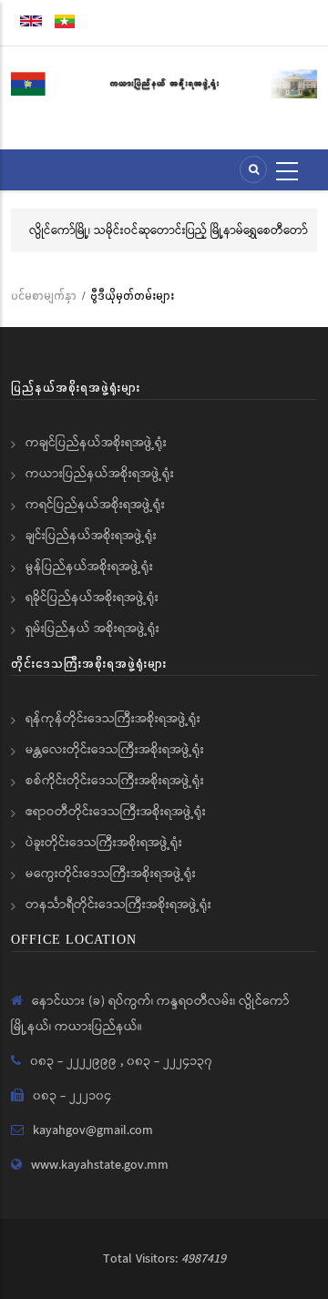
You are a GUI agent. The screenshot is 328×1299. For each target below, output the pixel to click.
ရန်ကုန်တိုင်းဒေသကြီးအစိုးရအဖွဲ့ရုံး (113, 719)
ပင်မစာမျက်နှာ (44, 295)
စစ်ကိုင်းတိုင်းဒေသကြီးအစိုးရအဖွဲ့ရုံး (115, 781)
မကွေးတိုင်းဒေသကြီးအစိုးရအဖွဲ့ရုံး (111, 874)
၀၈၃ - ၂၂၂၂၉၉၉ (75, 1061)
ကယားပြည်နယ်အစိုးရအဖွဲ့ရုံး (100, 474)
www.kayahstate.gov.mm (100, 1165)
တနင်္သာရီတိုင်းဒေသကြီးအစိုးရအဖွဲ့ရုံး (118, 905)
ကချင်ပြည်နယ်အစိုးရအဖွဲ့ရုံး (96, 443)
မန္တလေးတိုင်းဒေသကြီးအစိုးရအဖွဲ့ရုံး (115, 750)
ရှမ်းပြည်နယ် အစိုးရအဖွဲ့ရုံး (92, 629)
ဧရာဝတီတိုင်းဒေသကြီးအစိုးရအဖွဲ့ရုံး (116, 812)
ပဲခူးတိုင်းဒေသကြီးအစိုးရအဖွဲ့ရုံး (104, 843)
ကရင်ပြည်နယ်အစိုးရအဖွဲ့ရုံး (95, 505)
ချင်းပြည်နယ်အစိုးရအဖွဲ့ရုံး (91, 536)
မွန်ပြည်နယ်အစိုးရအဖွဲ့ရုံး (89, 567)
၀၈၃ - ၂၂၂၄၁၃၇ (169, 1061)
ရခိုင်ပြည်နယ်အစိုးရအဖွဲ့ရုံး (92, 598)
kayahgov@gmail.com (93, 1130)
